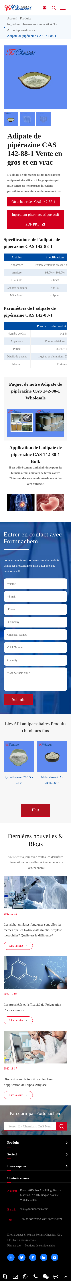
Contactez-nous (18, 1178)
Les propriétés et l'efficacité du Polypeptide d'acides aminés (32, 1007)
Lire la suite (18, 945)
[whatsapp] (25, 1276)
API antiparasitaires (20, 30)
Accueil (12, 18)
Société (12, 1154)
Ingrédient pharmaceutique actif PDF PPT (35, 219)
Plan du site (14, 1245)
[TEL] (35, 1276)
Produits (25, 18)
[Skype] (5, 1276)
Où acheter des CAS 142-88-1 (33, 202)
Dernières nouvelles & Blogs (35, 840)
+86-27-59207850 (30, 1219)
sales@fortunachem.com (34, 1208)
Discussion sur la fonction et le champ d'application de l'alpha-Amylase (29, 1082)
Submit (18, 699)
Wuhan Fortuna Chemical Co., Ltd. (34, 1237)
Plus (35, 810)
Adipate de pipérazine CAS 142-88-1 (31, 36)
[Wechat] (46, 1276)
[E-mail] (15, 1276)
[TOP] (66, 1276)
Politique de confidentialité (40, 1245)
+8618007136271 (52, 1219)
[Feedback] (56, 1276)
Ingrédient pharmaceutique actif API (31, 24)
